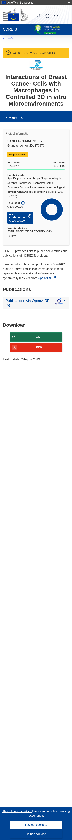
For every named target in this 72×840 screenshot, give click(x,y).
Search (56, 16)
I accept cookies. (36, 824)
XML (39, 336)
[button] (47, 16)
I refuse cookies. (36, 834)
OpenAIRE (45, 278)
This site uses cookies (17, 811)
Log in (39, 16)
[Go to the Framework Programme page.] (36, 64)
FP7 (10, 38)
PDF (39, 347)
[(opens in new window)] (15, 14)
